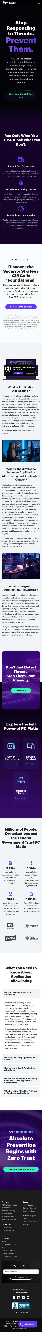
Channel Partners (29, 1222)
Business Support (29, 1208)
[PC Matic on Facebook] (14, 1297)
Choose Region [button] (22, 1312)
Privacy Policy (17, 1321)
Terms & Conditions (13, 1324)
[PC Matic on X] (23, 1297)
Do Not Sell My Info (20, 1328)
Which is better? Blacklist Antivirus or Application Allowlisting (20, 1092)
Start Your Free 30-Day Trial (21, 96)
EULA (7, 1321)
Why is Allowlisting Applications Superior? (19, 1059)
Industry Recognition (9, 1244)
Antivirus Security (8, 1211)
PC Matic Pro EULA (9, 1326)
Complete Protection (9, 1206)
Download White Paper (21, 307)
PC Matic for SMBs (9, 1230)
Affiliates (26, 1225)
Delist (8, 1217)
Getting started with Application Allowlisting (19, 1069)
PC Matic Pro (7, 1227)
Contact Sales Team (9, 1256)
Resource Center (8, 1253)
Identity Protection (9, 1219)
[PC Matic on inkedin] (18, 1297)
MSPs (25, 1219)
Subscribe (20, 1277)
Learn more (10, 764)
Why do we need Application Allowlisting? (17, 993)
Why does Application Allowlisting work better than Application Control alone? (20, 1081)
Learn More (21, 691)
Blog (3, 1247)
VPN (7, 1213)
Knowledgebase (29, 1211)
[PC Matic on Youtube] (28, 1297)
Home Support (28, 1205)
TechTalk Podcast (8, 1250)
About (4, 1241)
